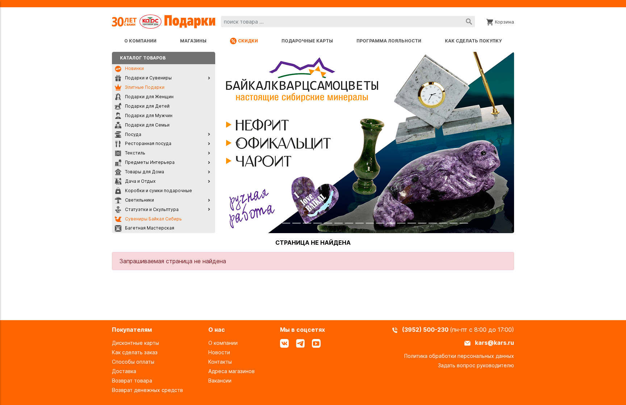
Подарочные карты (307, 41)
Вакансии (219, 380)
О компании (140, 41)
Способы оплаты (133, 362)
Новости (219, 352)
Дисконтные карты (135, 343)
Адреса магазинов (231, 371)
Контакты (220, 362)
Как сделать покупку (473, 41)
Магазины (193, 41)
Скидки (248, 41)
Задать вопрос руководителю (476, 365)
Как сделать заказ (135, 352)
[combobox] (348, 21)
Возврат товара (132, 380)
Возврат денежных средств (147, 390)
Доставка (124, 371)
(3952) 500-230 (426, 329)
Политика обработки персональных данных (459, 356)
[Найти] (469, 21)
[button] (237, 142)
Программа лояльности (388, 41)
